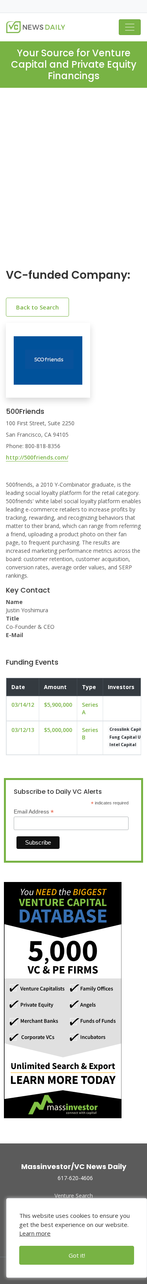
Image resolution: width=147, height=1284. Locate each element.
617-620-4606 (75, 1178)
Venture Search (73, 1195)
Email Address (34, 811)
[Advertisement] (73, 184)
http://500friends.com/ (37, 457)
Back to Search (37, 307)
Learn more (35, 1233)
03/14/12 (22, 704)
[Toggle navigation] (130, 27)
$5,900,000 (58, 704)
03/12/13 (22, 730)
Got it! (77, 1255)
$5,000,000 (58, 730)
